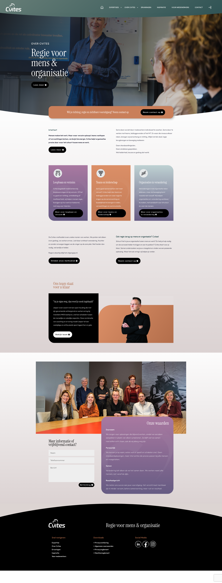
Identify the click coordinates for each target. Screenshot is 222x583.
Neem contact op (152, 112)
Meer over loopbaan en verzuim (66, 213)
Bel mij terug (85, 485)
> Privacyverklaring (101, 543)
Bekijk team (62, 334)
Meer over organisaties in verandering (152, 213)
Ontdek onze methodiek (63, 261)
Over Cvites (130, 7)
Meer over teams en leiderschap (107, 213)
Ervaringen (146, 7)
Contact (199, 7)
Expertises (114, 7)
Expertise (55, 543)
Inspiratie (161, 7)
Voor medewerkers (180, 7)
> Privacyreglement (101, 549)
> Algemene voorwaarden (103, 546)
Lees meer (39, 85)
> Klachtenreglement (101, 553)
